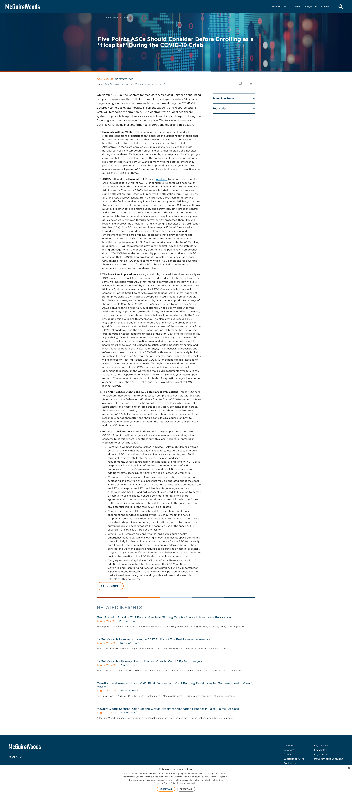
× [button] (349, 768)
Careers (325, 6)
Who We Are (279, 6)
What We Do (295, 6)
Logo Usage (320, 754)
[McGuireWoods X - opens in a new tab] (17, 757)
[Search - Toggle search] (340, 6)
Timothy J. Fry (137, 84)
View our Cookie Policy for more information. (176, 783)
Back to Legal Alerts (118, 17)
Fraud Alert (320, 750)
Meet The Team (223, 98)
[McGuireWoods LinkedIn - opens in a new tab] (10, 757)
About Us (289, 745)
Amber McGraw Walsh (114, 84)
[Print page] (251, 83)
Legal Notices (321, 745)
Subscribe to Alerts (294, 758)
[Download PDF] (240, 83)
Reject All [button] (186, 789)
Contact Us (290, 763)
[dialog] (176, 780)
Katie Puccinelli (156, 84)
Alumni (287, 754)
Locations (289, 750)
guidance (161, 179)
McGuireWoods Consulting (328, 758)
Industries (220, 108)
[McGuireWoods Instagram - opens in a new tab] (21, 757)
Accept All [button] (166, 789)
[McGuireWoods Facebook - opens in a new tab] (13, 757)
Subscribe (110, 586)
